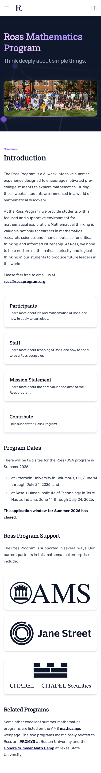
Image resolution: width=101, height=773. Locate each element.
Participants (23, 306)
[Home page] (18, 8)
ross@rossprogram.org (24, 281)
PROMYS (27, 741)
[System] (94, 8)
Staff (15, 343)
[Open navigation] (6, 8)
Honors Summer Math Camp (29, 748)
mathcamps (70, 728)
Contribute (21, 417)
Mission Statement (30, 380)
